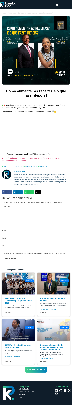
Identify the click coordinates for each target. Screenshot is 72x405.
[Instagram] (60, 390)
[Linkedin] (56, 390)
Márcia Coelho (24, 389)
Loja (20, 397)
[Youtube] (56, 393)
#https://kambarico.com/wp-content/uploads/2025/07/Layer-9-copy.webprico (33, 158)
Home (4, 13)
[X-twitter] (69, 390)
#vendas (23, 160)
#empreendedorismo (10, 160)
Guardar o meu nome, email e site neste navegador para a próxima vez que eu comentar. (35, 253)
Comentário (6, 206)
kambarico (17, 310)
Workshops (12, 13)
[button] (34, 4)
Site (3, 246)
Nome (4, 230)
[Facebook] (65, 390)
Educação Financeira (26, 392)
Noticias (22, 394)
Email (4, 238)
